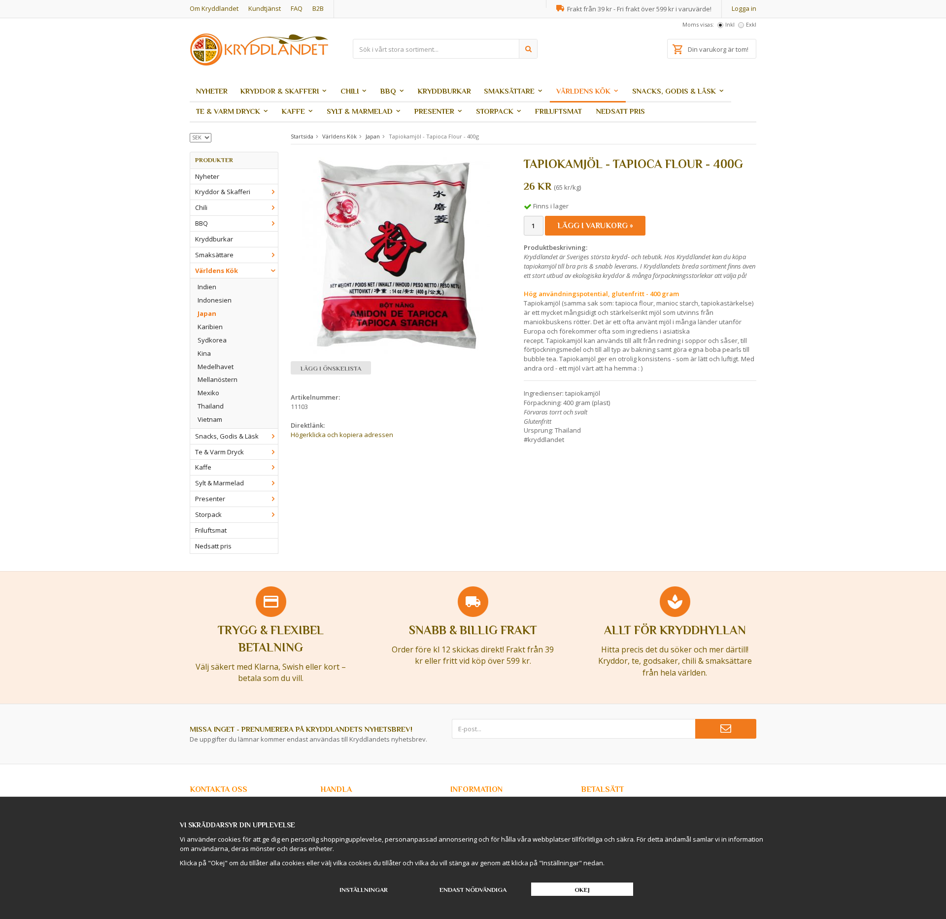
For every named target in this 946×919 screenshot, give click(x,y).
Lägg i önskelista (331, 368)
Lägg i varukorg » (595, 225)
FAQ (297, 8)
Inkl (730, 24)
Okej (582, 889)
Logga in (744, 8)
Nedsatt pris (620, 111)
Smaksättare (509, 91)
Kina (204, 353)
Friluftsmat (558, 111)
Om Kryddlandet (214, 8)
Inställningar (363, 889)
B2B (318, 8)
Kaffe (293, 111)
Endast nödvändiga (473, 889)
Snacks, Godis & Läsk (674, 91)
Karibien (210, 326)
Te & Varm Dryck (228, 111)
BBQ (388, 91)
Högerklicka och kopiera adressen (342, 434)
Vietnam (210, 419)
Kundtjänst (264, 8)
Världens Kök (583, 91)
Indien (207, 286)
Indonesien (215, 300)
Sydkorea (212, 340)
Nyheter (212, 91)
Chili (349, 91)
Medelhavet (216, 366)
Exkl (751, 24)
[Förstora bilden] (396, 255)
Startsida (302, 136)
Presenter (434, 111)
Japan (207, 313)
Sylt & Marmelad (360, 111)
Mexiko (208, 392)
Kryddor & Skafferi (279, 91)
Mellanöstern (217, 379)
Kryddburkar (444, 91)
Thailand (211, 406)
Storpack (494, 111)
